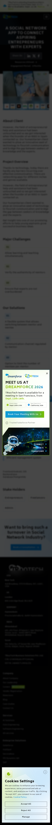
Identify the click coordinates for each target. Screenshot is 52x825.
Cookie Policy (20, 797)
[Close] (45, 772)
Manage (26, 817)
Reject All (26, 810)
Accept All (26, 804)
